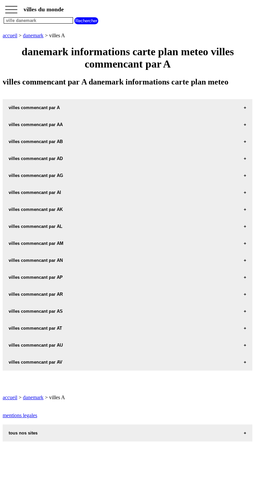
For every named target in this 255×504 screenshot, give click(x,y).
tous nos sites (23, 432)
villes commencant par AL (35, 226)
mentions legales (20, 415)
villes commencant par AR (36, 294)
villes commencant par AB (36, 141)
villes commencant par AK (36, 209)
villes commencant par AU (36, 345)
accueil (10, 35)
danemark (33, 35)
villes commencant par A (34, 107)
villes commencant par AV (35, 362)
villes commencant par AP (36, 277)
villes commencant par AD (36, 158)
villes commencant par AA (36, 124)
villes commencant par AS (36, 311)
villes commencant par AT (35, 328)
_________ (11, 7)
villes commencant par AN (36, 260)
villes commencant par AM (36, 243)
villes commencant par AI (35, 192)
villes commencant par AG (36, 175)
